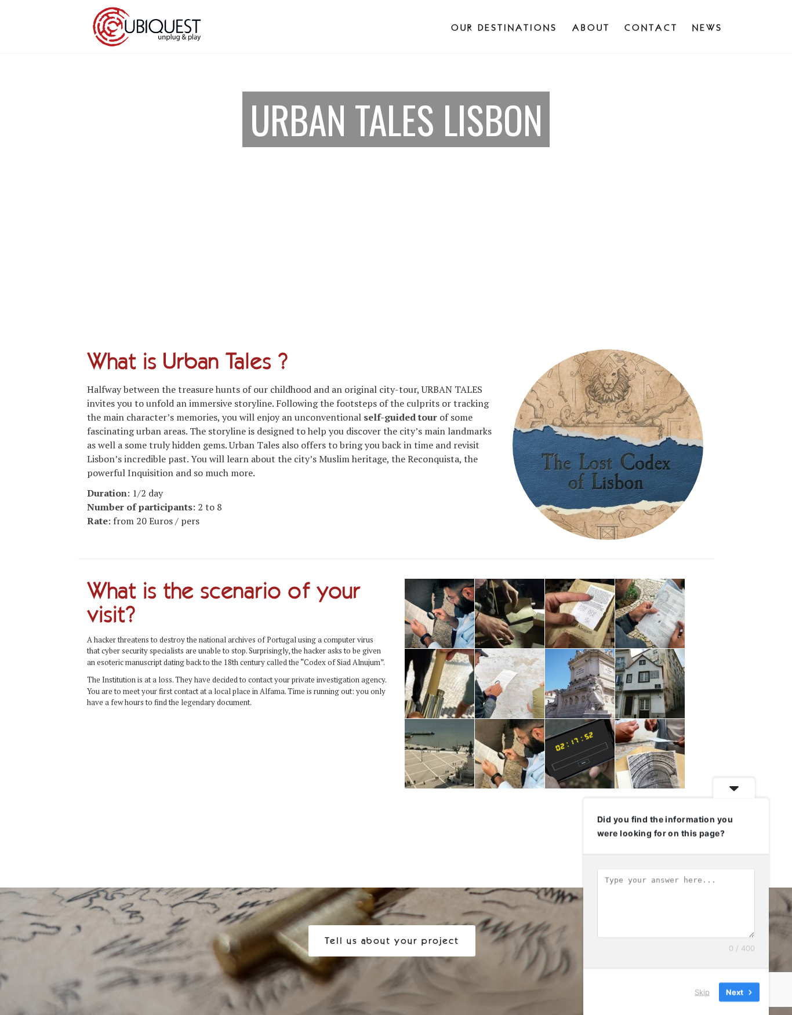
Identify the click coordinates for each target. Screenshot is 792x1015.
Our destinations (504, 27)
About (591, 27)
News (707, 27)
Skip (702, 991)
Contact (651, 27)
